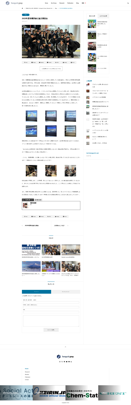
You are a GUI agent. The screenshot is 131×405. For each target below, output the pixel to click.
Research (62, 3)
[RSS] (71, 361)
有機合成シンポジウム (28, 94)
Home (46, 3)
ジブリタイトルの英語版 (99, 97)
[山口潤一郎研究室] (14, 3)
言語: (83, 3)
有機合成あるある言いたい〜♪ (100, 101)
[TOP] (65, 346)
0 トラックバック (65, 291)
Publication (70, 3)
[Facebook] (64, 361)
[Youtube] (66, 361)
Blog (77, 3)
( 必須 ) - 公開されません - (30, 304)
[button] (31, 116)
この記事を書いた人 (28, 199)
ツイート (88, 156)
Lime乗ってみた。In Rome (99, 143)
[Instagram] (59, 361)
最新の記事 (38, 199)
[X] (62, 361)
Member (27, 374)
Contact (27, 379)
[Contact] (69, 361)
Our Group (53, 3)
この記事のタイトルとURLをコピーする (51, 68)
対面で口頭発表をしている (55, 100)
